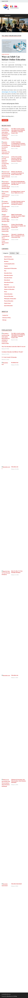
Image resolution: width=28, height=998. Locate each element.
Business (6, 261)
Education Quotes (8, 275)
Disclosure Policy (6, 317)
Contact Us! (5, 315)
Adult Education (8, 256)
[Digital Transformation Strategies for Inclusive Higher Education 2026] (6, 214)
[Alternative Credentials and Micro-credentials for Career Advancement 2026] (6, 234)
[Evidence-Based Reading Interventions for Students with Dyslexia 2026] (6, 224)
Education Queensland (16, 883)
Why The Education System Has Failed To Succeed (13, 346)
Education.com (14, 466)
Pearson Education (8, 296)
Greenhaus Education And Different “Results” (12, 351)
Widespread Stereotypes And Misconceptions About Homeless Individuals (18, 781)
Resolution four (14, 362)
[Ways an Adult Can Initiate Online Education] (14, 46)
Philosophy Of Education (10, 298)
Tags (17, 253)
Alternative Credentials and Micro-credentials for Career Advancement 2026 (17, 236)
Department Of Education (10, 268)
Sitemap (4, 320)
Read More (4, 120)
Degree (6, 266)
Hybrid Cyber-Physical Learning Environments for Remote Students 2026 (17, 173)
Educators (6, 284)
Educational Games (8, 282)
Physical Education (8, 301)
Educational (7, 280)
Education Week (8, 277)
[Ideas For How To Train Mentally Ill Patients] (6, 571)
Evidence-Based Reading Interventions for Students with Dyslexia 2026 (18, 226)
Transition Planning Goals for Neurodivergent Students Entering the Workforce (18, 203)
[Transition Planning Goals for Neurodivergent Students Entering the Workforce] (6, 201)
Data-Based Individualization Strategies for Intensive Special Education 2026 (18, 183)
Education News (8, 273)
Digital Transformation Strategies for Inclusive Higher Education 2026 (18, 216)
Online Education (5, 54)
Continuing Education (9, 263)
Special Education (8, 305)
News (5, 291)
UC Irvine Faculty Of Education (9, 357)
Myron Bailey (12, 62)
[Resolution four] (6, 362)
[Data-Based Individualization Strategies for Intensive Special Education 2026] (6, 181)
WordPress (9, 996)
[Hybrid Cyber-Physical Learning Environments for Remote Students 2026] (6, 171)
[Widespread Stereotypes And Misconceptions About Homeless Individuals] (6, 779)
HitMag (15, 996)
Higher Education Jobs (9, 287)
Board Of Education (9, 259)
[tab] (5, 253)
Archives (12, 253)
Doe (5, 270)
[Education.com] (6, 467)
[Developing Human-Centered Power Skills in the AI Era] (6, 191)
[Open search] (25, 15)
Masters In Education (9, 289)
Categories (5, 253)
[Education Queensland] (6, 884)
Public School (7, 303)
